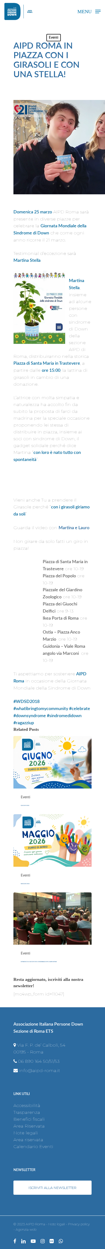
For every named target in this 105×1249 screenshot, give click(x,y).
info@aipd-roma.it (39, 1070)
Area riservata (28, 1139)
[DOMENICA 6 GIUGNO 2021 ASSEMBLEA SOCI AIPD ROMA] (52, 931)
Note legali (25, 1133)
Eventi (53, 37)
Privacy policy (79, 1224)
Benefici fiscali (29, 1119)
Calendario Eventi (33, 1146)
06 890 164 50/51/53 (39, 1061)
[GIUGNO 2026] (52, 775)
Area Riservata (29, 1126)
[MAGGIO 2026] (52, 853)
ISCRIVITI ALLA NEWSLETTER (52, 1187)
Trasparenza (26, 1112)
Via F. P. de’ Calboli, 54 (41, 1045)
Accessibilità (26, 1105)
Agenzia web (26, 1229)
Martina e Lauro (74, 528)
